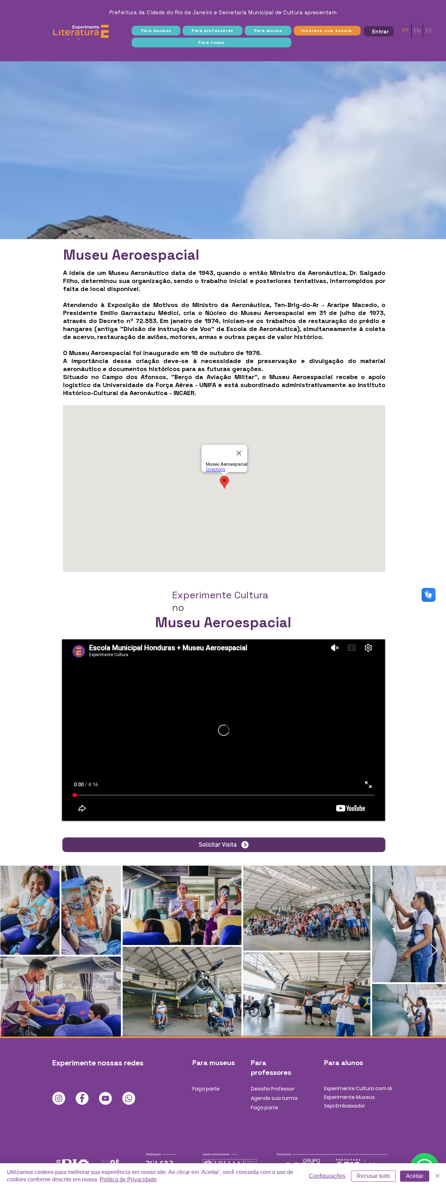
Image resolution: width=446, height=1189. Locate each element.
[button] (156, 31)
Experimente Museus (349, 1097)
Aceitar (414, 1176)
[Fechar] (437, 1176)
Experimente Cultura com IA (358, 1088)
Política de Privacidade (128, 1179)
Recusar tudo (373, 1176)
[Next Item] (434, 951)
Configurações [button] (327, 1176)
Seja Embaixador (344, 1105)
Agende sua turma (274, 1098)
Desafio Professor (272, 1088)
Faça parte (206, 1088)
